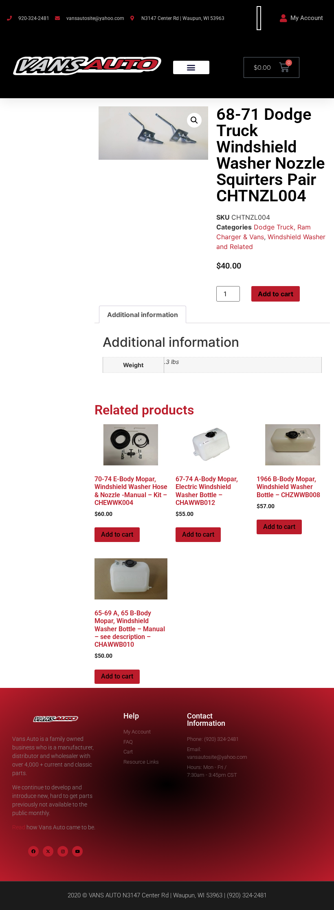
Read (18, 827)
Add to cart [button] (117, 534)
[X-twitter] (48, 851)
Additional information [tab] (142, 315)
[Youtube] (77, 851)
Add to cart (275, 294)
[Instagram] (62, 851)
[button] (191, 67)
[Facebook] (33, 851)
